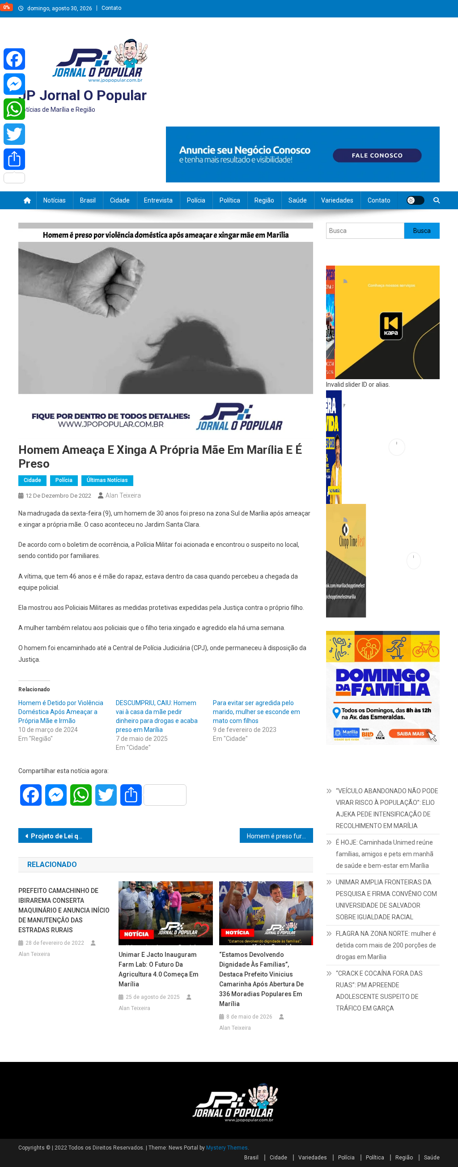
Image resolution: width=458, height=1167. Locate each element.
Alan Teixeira (123, 495)
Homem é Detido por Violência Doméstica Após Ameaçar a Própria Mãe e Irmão (60, 711)
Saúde (297, 200)
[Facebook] (14, 59)
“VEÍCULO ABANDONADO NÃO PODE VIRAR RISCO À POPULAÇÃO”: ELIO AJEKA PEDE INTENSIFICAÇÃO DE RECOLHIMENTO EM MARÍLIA (387, 808)
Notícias (54, 200)
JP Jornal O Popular (82, 95)
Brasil (88, 200)
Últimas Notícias (107, 480)
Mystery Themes (227, 1148)
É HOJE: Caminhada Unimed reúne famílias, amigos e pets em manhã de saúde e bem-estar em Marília (384, 854)
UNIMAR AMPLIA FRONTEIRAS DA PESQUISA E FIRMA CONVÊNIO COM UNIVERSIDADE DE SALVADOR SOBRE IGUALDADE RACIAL (386, 900)
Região (264, 200)
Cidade (120, 200)
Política (230, 200)
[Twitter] (14, 134)
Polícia (196, 200)
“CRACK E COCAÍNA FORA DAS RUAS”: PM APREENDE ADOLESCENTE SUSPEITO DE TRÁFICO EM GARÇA (379, 991)
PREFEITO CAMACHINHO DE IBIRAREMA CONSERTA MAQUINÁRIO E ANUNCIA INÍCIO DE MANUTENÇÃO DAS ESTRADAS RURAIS (64, 910)
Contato (111, 8)
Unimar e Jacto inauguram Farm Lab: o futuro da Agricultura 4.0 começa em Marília (159, 969)
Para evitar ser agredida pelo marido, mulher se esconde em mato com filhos (256, 711)
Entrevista (158, 200)
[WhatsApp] (14, 109)
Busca (422, 230)
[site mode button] (415, 200)
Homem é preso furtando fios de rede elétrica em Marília (280, 836)
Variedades (337, 200)
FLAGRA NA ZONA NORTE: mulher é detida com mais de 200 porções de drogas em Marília (386, 945)
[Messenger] (14, 84)
